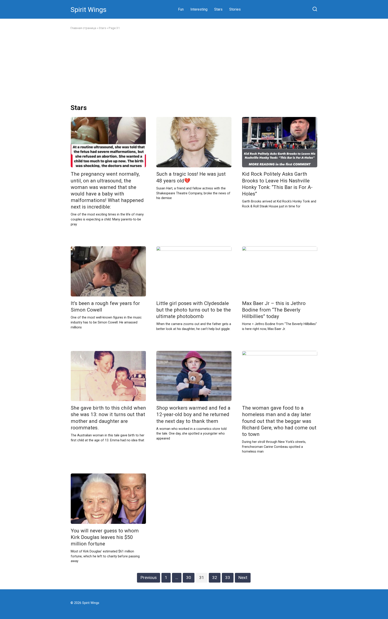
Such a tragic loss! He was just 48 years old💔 (191, 177)
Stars (218, 9)
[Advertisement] (194, 67)
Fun (181, 9)
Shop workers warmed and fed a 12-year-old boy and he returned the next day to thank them (193, 414)
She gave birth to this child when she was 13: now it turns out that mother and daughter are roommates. (108, 417)
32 (214, 577)
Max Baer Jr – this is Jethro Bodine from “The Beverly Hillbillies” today (274, 309)
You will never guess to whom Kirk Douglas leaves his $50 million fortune (105, 537)
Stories (235, 9)
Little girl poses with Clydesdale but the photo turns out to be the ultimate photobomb (193, 309)
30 (188, 577)
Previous (148, 577)
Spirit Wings (88, 9)
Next (242, 577)
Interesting (198, 9)
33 (227, 577)
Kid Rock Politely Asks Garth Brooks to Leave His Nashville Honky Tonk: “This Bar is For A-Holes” (277, 184)
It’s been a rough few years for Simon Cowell (105, 306)
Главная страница (83, 28)
